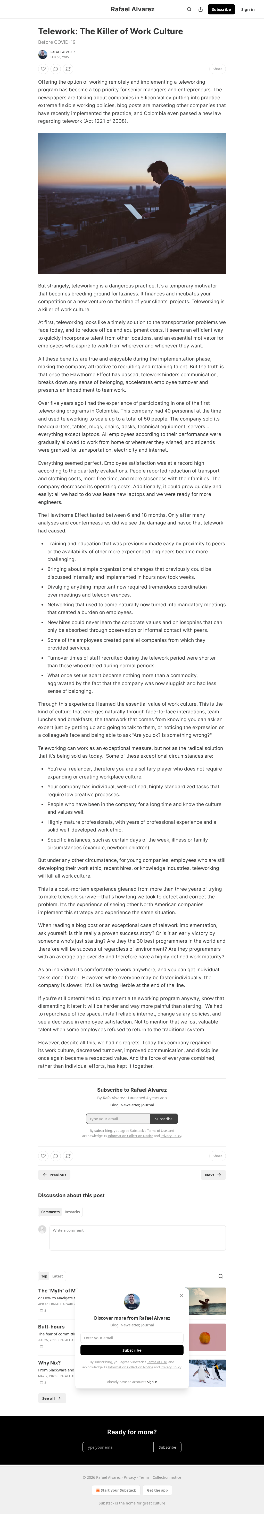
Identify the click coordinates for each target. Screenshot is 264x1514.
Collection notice (167, 1477)
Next (209, 1174)
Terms (144, 1477)
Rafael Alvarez (63, 52)
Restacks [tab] (72, 1212)
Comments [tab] (50, 1212)
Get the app (157, 1490)
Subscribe (221, 9)
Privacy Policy (171, 1367)
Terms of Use (157, 1362)
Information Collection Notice (130, 1367)
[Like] (43, 69)
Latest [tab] (57, 1276)
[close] (181, 1295)
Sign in (248, 9)
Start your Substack (118, 1490)
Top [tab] (44, 1276)
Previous (58, 1174)
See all (48, 1398)
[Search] (189, 9)
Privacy (130, 1477)
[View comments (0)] (56, 69)
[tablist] (60, 1212)
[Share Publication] (200, 9)
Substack (106, 1503)
